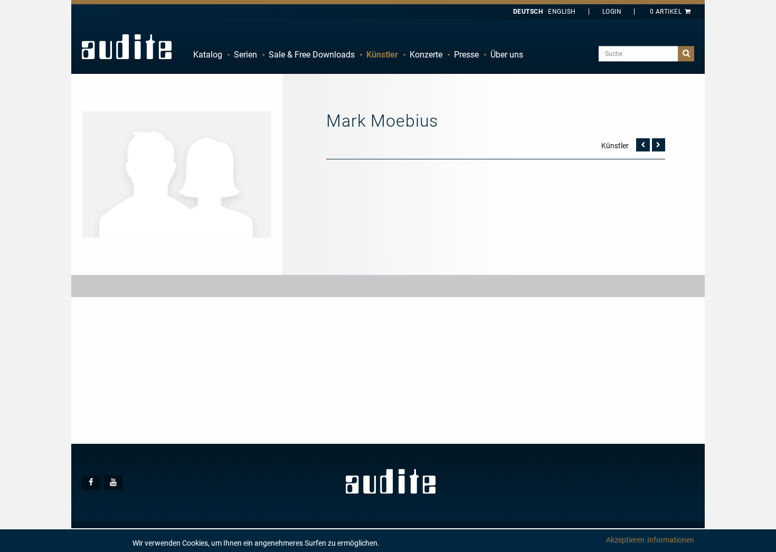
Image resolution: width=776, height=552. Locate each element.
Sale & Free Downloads (312, 55)
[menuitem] (207, 55)
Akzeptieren (625, 540)
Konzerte (426, 55)
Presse (466, 55)
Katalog (207, 55)
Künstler (382, 55)
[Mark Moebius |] (177, 173)
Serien (245, 55)
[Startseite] (127, 46)
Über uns (506, 55)
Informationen (670, 540)
